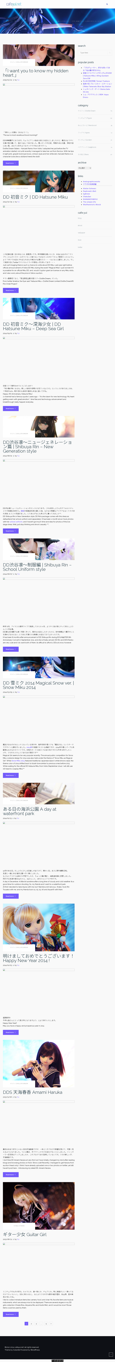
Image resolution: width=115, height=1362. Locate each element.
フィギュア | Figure (85, 118)
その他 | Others (18, 1226)
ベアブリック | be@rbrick (87, 147)
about (80, 225)
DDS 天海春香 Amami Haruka (32, 1092)
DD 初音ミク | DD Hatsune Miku (35, 197)
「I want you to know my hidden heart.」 (35, 73)
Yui (18, 80)
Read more (12, 164)
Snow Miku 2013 (18, 761)
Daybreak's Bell (89, 191)
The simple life (89, 202)
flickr (79, 240)
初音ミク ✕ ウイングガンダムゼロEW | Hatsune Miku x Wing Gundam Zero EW (97, 75)
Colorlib (16, 1350)
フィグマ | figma (84, 133)
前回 (22, 511)
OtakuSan (87, 197)
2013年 (29, 747)
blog (79, 218)
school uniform (16, 522)
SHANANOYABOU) (90, 199)
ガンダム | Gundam (85, 140)
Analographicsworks (91, 182)
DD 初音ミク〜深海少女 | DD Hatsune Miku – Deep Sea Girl (33, 326)
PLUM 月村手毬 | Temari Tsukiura (96, 81)
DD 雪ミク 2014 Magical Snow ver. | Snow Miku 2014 (38, 685)
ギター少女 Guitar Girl (24, 1234)
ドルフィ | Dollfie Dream (19, 62)
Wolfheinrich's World (92, 205)
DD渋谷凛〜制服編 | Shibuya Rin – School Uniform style (37, 567)
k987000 (86, 194)
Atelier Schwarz (89, 189)
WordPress (35, 1350)
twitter (80, 247)
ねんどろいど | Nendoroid (87, 125)
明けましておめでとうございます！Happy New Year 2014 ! (39, 958)
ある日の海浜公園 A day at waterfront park (29, 811)
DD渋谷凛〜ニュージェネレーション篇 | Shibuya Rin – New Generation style (37, 447)
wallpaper (81, 233)
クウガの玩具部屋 (89, 184)
